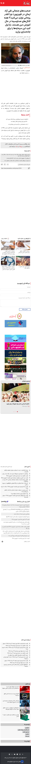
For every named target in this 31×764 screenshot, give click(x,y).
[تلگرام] (2, 164)
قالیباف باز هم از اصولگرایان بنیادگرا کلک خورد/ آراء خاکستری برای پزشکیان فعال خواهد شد (16, 120)
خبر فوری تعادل (26, 732)
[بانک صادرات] (15, 338)
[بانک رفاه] (15, 376)
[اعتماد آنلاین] (26, 3)
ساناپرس (27, 734)
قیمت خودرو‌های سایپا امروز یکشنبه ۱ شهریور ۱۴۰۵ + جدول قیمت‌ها (15, 496)
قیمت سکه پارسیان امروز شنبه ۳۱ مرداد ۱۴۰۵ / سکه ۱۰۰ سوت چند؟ (15, 648)
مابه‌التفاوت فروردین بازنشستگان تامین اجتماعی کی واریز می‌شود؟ (16, 665)
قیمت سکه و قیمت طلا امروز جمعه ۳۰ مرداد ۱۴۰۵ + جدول (15, 643)
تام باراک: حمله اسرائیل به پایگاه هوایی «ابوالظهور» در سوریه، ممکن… (15, 484)
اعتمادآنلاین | (26, 68)
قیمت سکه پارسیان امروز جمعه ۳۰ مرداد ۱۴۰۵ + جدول (16, 660)
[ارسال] (20, 65)
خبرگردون (27, 727)
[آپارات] (9, 754)
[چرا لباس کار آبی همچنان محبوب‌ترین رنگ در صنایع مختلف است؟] (25, 703)
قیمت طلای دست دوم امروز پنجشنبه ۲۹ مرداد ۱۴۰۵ (17, 645)
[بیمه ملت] (15, 323)
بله (16, 146)
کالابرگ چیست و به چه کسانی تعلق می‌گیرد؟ (11, 694)
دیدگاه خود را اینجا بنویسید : (24, 298)
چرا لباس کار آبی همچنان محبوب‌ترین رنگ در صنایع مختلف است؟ (11, 701)
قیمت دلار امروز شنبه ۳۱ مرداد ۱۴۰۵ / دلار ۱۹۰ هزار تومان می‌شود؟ (15, 657)
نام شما (28, 287)
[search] (1, 3)
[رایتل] (15, 346)
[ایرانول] (15, 361)
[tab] (17, 411)
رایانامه (28, 292)
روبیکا (20, 146)
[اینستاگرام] (19, 754)
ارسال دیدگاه (24, 309)
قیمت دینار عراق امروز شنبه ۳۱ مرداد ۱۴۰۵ (19, 662)
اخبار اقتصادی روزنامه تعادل (23, 730)
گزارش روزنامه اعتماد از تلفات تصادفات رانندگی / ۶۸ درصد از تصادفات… (15, 480)
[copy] (28, 168)
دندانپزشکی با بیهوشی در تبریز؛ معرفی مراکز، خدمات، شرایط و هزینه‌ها (11, 708)
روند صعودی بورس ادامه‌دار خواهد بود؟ (19, 493)
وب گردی (28, 684)
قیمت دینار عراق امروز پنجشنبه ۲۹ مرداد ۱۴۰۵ (18, 651)
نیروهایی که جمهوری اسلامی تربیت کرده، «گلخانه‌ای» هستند (18, 158)
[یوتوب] (14, 754)
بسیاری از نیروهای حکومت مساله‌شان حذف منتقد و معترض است (16, 160)
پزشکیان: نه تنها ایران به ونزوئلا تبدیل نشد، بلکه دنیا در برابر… (15, 474)
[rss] (22, 754)
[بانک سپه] (15, 353)
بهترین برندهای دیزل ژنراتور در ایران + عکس (11, 715)
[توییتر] (8, 164)
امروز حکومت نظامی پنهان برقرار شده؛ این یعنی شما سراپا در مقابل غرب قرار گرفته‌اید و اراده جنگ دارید (15, 155)
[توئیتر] (11, 754)
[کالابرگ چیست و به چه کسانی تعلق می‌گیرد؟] (25, 696)
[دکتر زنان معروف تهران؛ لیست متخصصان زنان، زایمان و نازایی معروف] (25, 689)
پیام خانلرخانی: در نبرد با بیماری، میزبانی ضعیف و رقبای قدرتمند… (16, 471)
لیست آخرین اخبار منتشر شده (6, 466)
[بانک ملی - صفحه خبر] (15, 316)
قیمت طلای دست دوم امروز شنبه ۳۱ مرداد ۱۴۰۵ (17, 653)
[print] (18, 65)
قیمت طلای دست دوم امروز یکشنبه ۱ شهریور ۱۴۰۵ (17, 476)
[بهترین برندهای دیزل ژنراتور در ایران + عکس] (25, 717)
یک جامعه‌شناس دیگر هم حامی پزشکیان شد (17, 124)
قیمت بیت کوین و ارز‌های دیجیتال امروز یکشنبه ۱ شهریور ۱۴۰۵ (14, 478)
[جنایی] (15, 368)
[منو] (3, 3)
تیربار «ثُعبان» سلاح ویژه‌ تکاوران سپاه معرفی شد (18, 655)
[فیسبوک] (5, 164)
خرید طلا (27, 736)
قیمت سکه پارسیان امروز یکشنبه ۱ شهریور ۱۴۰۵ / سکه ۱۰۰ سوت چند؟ (14, 487)
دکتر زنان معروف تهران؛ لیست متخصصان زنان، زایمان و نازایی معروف (10, 687)
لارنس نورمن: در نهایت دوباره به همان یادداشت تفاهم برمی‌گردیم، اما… (16, 490)
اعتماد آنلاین (10, 757)
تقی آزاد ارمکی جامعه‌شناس (24, 164)
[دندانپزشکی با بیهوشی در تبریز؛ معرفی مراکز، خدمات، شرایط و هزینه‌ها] (25, 710)
